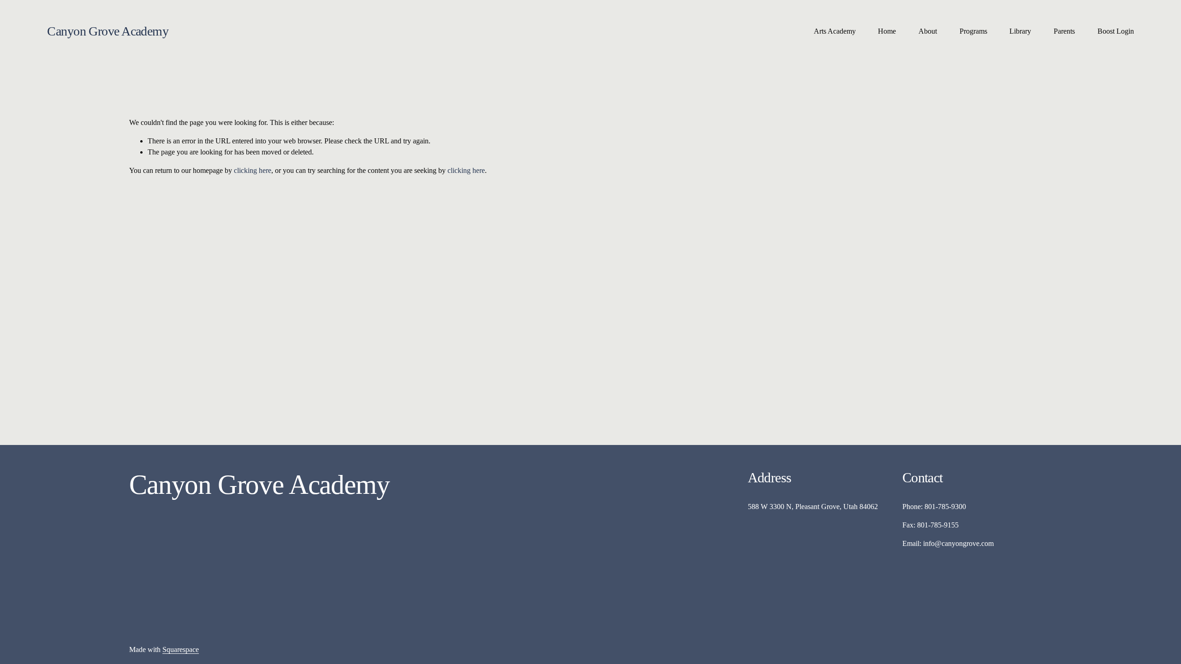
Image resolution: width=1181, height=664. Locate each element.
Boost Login (1115, 31)
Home (887, 31)
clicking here (252, 170)
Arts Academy (835, 31)
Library (1020, 31)
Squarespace (180, 649)
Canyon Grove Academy (107, 31)
